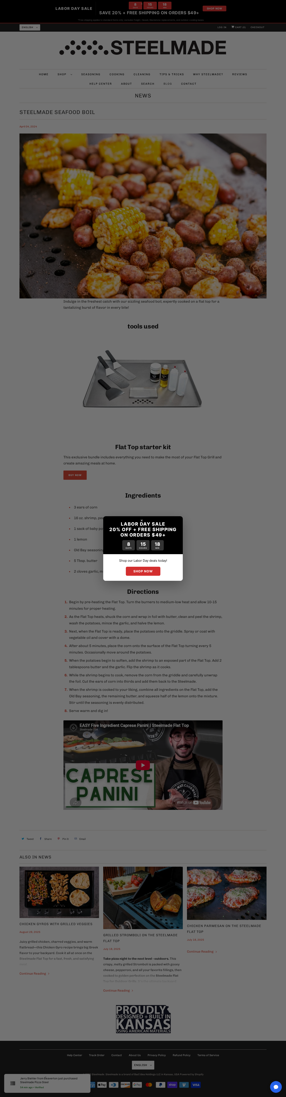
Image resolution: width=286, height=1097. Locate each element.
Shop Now (143, 571)
